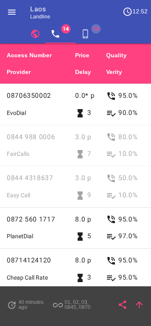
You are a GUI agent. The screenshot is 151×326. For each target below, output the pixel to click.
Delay (83, 72)
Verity (114, 72)
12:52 (135, 12)
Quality (116, 55)
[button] (12, 12)
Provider (19, 72)
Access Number (29, 55)
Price (82, 55)
